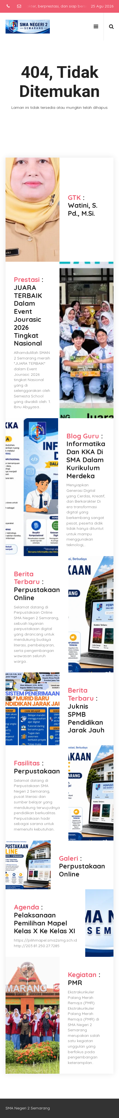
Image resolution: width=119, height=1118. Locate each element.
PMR (75, 982)
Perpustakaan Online (37, 593)
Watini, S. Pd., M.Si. (82, 209)
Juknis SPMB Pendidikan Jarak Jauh (86, 718)
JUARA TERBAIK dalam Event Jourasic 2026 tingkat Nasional (28, 315)
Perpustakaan (37, 771)
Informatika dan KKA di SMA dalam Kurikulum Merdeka (85, 460)
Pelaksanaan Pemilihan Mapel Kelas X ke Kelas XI (44, 923)
